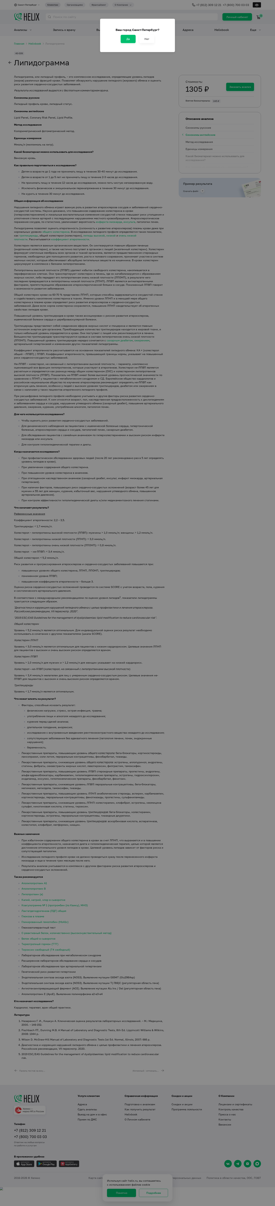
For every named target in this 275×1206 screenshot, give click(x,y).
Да (128, 38)
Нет (146, 38)
